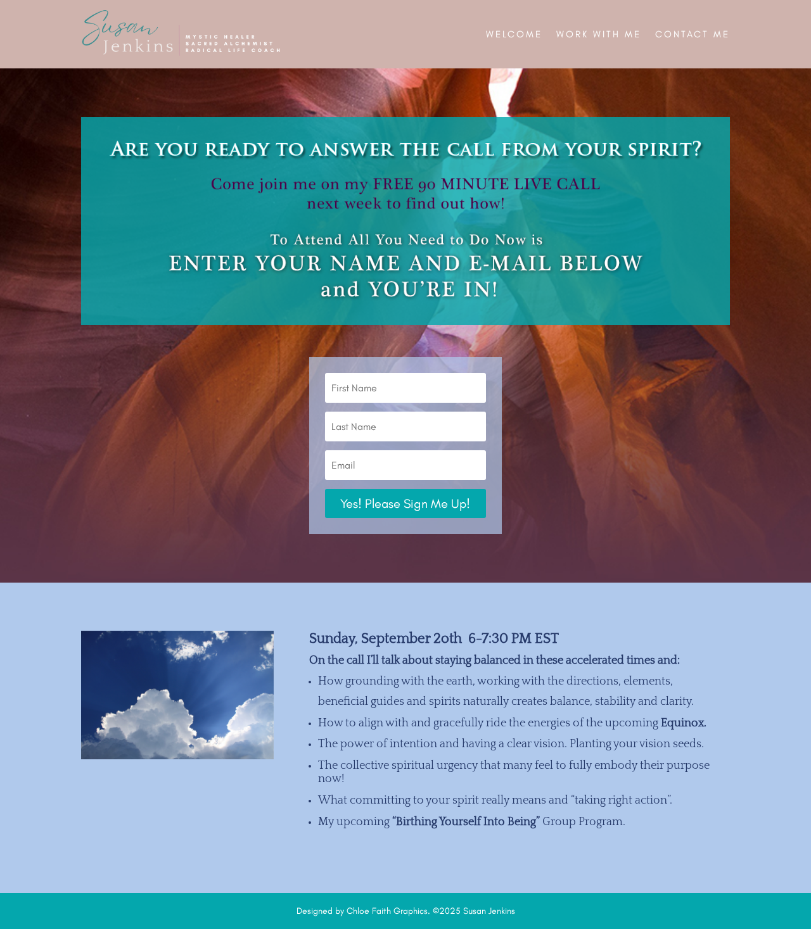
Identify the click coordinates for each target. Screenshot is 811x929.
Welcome (514, 34)
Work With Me (598, 34)
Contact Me (692, 34)
